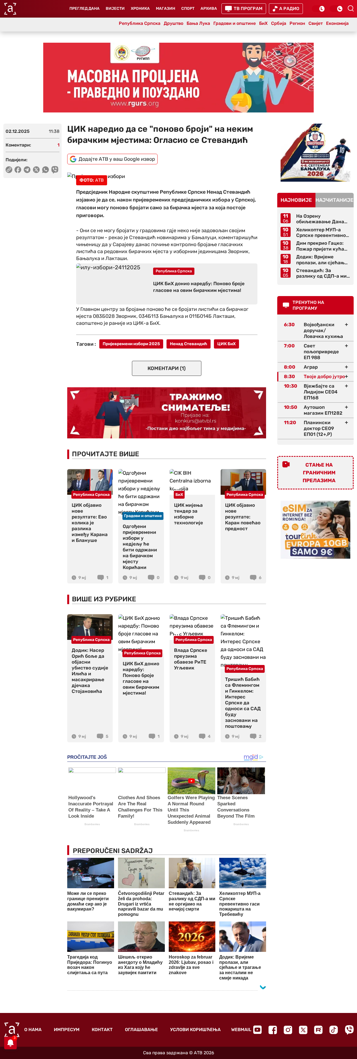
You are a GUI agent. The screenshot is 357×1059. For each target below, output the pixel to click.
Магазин (165, 8)
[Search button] (351, 8)
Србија (278, 23)
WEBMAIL (241, 1029)
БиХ (263, 23)
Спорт (187, 8)
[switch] (318, 8)
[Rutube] (318, 1030)
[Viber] (349, 1030)
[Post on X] (36, 169)
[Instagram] (288, 1030)
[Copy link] (9, 169)
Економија (337, 23)
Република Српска (139, 23)
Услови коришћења (195, 1029)
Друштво (173, 23)
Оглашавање (141, 1029)
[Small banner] (315, 153)
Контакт (102, 1029)
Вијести (115, 8)
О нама (33, 1029)
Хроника (140, 8)
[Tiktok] (333, 1030)
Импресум (66, 1029)
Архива (209, 8)
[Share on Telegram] (27, 169)
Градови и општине (234, 23)
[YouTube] (257, 1030)
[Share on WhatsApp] (45, 169)
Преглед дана (84, 8)
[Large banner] (178, 77)
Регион (297, 23)
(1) (167, 368)
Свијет (315, 23)
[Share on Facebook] (18, 169)
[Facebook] (272, 1030)
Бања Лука (198, 23)
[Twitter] (303, 1030)
